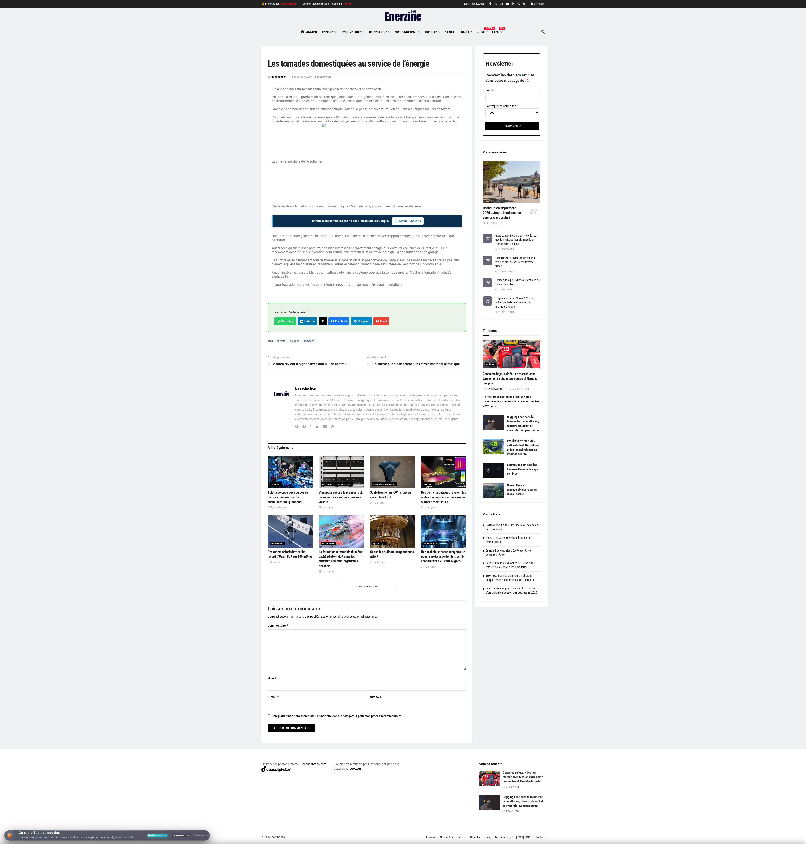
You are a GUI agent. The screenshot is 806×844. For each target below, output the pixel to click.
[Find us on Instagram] (501, 4)
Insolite (466, 32)
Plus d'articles (367, 586)
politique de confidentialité (398, 839)
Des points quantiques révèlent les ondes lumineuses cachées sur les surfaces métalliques (443, 497)
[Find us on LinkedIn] (513, 4)
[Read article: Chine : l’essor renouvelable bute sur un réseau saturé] (493, 490)
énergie (281, 340)
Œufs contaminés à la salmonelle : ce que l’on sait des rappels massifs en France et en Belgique (515, 239)
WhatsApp (286, 321)
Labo (497, 31)
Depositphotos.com (313, 764)
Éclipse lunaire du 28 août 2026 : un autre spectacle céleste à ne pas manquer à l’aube (514, 302)
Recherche (328, 544)
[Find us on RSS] (524, 4)
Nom (272, 678)
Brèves (490, 364)
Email (383, 321)
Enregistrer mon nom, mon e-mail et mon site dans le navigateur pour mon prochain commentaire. (337, 716)
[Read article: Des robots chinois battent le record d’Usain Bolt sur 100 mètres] (290, 531)
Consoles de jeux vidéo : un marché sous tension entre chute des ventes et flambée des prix (510, 378)
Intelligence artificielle (337, 484)
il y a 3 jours (430, 567)
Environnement (406, 32)
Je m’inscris (523, 831)
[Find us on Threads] (518, 4)
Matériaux (430, 544)
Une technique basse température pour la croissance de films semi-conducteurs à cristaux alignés (443, 556)
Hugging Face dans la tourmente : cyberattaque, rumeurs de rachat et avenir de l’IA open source (523, 801)
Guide (482, 31)
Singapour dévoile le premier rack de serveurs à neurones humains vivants (340, 497)
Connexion (539, 3)
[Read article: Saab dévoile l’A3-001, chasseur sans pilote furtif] (392, 472)
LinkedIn (309, 321)
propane (294, 340)
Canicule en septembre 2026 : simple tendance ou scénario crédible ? (502, 213)
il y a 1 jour (327, 507)
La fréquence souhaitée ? (501, 106)
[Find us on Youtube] (507, 4)
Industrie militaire (384, 484)
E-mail (273, 697)
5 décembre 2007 (302, 76)
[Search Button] (543, 32)
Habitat (450, 32)
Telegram (363, 321)
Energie (327, 32)
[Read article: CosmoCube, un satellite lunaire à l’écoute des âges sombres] (493, 470)
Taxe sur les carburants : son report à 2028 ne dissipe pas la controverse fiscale (515, 262)
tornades (309, 340)
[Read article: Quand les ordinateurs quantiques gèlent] (392, 531)
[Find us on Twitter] (495, 4)
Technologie (378, 32)
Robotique (277, 544)
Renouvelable (351, 32)
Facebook (340, 321)
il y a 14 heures (278, 507)
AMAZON (355, 768)
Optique (275, 484)
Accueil (312, 32)
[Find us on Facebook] (490, 4)
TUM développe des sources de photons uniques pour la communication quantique (288, 497)
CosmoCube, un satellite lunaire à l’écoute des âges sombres (523, 469)
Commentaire (278, 626)
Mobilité (431, 32)
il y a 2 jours (430, 507)
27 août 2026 (515, 389)
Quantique (379, 544)
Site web (376, 697)
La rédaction (279, 76)
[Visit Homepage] (403, 15)
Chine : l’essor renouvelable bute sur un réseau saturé (522, 489)
